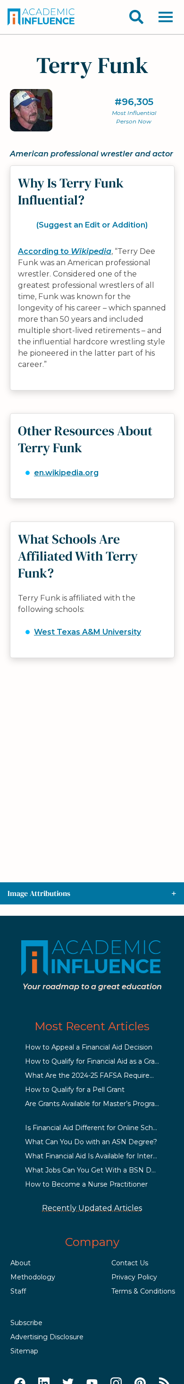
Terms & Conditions (143, 1291)
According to (64, 251)
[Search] (136, 17)
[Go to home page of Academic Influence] (41, 16)
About (20, 1263)
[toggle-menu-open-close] (166, 17)
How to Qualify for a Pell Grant (75, 1089)
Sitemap (24, 1351)
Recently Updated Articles (92, 1208)
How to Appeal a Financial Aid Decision (88, 1047)
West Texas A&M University (87, 631)
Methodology (32, 1277)
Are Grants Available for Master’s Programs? (97, 1103)
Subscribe (26, 1323)
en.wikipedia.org (66, 472)
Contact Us (129, 1263)
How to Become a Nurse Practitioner (86, 1184)
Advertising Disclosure (47, 1337)
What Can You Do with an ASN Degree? (91, 1142)
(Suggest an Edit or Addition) (92, 224)
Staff (18, 1291)
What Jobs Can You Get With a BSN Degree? (100, 1170)
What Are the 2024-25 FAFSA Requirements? (100, 1075)
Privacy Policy (134, 1277)
